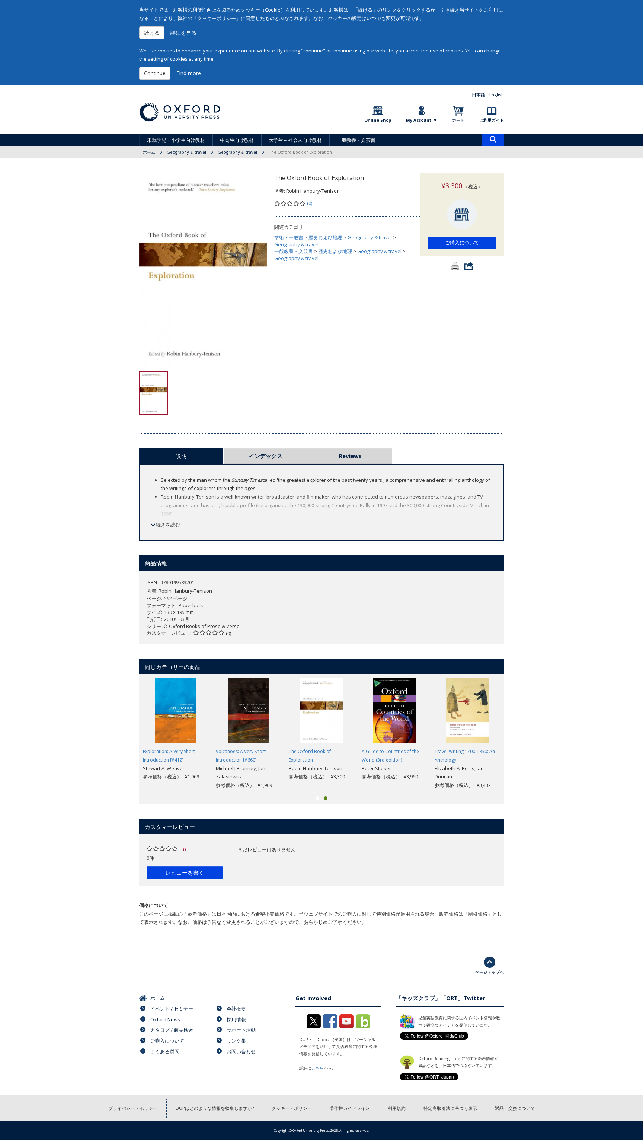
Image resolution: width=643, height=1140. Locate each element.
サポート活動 (241, 1030)
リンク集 (236, 1040)
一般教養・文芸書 (356, 140)
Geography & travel (186, 152)
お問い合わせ (241, 1051)
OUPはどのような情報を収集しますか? (214, 1108)
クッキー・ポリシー (292, 1108)
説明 (181, 455)
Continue (155, 73)
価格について (153, 905)
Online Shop (377, 120)
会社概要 (236, 1008)
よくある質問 (164, 1051)
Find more (188, 73)
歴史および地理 (325, 237)
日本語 (478, 95)
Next (515, 733)
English (496, 95)
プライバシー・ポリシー (132, 1108)
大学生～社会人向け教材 (295, 140)
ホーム (149, 152)
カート (458, 120)
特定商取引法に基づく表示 (450, 1108)
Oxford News (165, 1019)
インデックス (265, 455)
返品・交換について (515, 1108)
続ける (152, 32)
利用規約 (397, 1108)
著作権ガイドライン (350, 1108)
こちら (317, 1068)
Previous (128, 733)
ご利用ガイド (491, 120)
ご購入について (462, 242)
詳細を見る (183, 32)
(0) (309, 203)
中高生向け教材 (237, 140)
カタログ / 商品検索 (171, 1030)
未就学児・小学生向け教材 (176, 140)
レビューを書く (184, 872)
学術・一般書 (288, 237)
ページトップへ (489, 972)
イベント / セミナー (171, 1008)
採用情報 (236, 1019)
